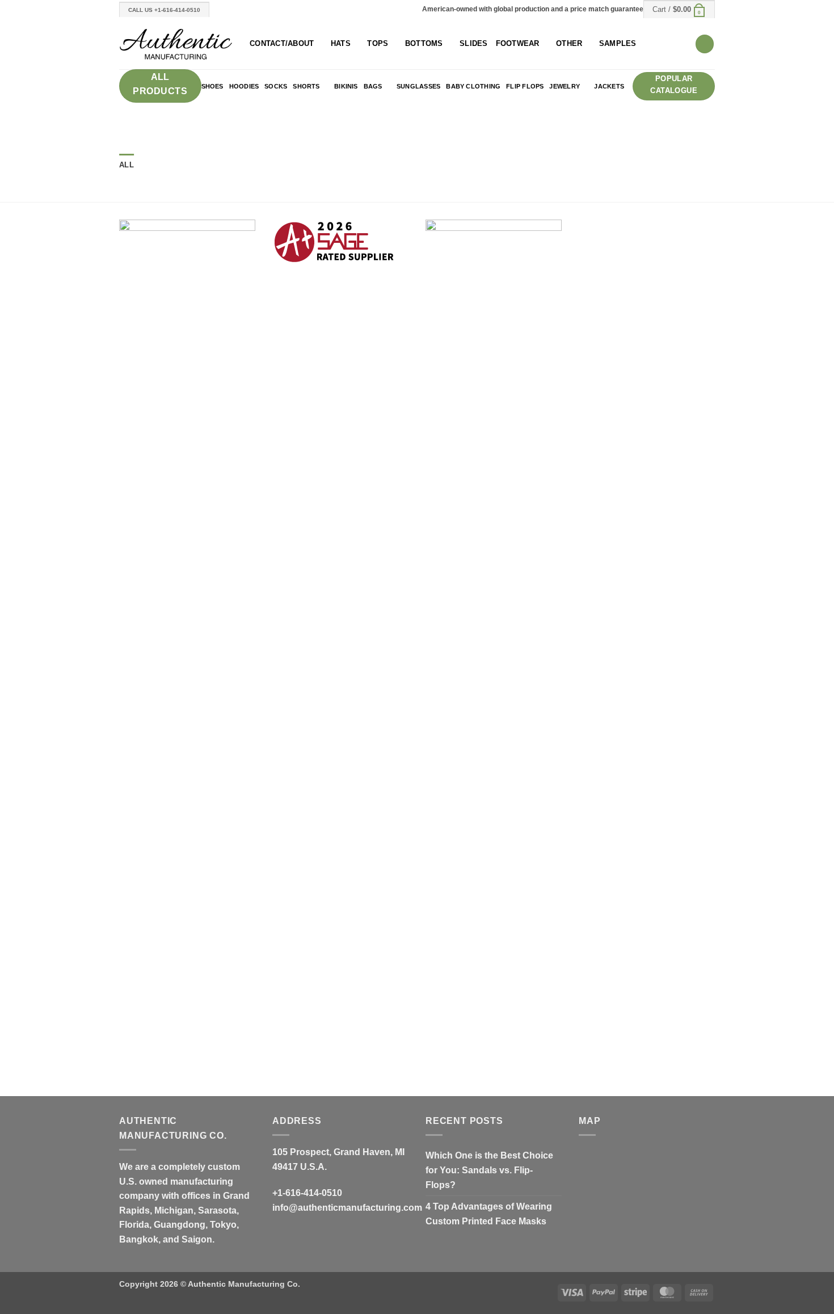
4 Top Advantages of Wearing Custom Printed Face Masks (489, 1214)
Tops (377, 43)
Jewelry (564, 86)
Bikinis (346, 86)
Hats (341, 43)
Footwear (518, 43)
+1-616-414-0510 (307, 1193)
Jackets (609, 86)
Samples (618, 43)
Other (569, 43)
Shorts (306, 86)
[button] (679, 9)
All (126, 165)
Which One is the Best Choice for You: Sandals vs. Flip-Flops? (489, 1170)
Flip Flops (525, 86)
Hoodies (244, 86)
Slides (474, 43)
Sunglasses (418, 86)
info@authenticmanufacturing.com (347, 1207)
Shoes (212, 86)
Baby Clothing (473, 86)
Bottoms (424, 43)
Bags (373, 86)
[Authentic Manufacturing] (176, 44)
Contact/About (282, 43)
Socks (275, 86)
